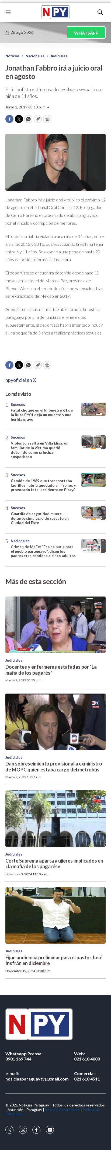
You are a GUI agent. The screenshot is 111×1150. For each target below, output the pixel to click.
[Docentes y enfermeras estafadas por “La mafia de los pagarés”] (55, 624)
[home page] (55, 12)
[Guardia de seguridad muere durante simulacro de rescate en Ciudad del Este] (93, 513)
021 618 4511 (87, 1076)
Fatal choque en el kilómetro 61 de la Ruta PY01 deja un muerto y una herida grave (42, 415)
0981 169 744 (24, 1056)
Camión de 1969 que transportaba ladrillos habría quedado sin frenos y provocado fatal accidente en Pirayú (43, 485)
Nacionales (35, 56)
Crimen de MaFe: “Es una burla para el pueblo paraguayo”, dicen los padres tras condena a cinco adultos (43, 551)
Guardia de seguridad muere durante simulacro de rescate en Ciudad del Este (40, 518)
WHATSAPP (86, 32)
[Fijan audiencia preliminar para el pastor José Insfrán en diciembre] (55, 915)
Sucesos (18, 404)
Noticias (12, 56)
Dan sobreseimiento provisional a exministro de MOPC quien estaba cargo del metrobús (53, 767)
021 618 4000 (87, 1056)
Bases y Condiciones (62, 1109)
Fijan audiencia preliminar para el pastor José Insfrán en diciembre (53, 960)
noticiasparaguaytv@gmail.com (37, 1076)
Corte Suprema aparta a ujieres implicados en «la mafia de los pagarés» (54, 864)
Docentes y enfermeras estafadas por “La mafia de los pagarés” (51, 670)
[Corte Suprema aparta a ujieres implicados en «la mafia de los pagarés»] (55, 818)
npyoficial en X (20, 380)
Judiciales (58, 56)
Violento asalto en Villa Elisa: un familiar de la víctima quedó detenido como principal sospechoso (39, 450)
